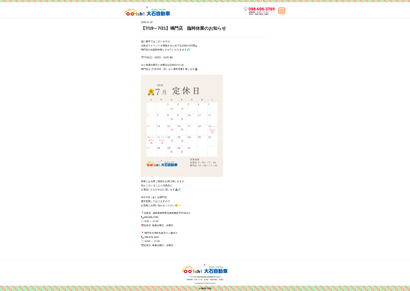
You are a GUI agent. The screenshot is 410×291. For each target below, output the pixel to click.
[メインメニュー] (281, 10)
